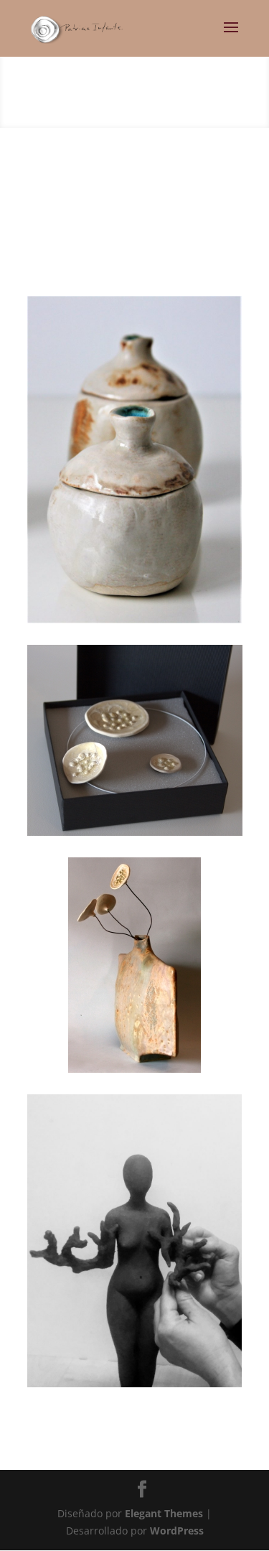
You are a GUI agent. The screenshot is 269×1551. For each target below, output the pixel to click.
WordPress (177, 1530)
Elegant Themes (164, 1513)
